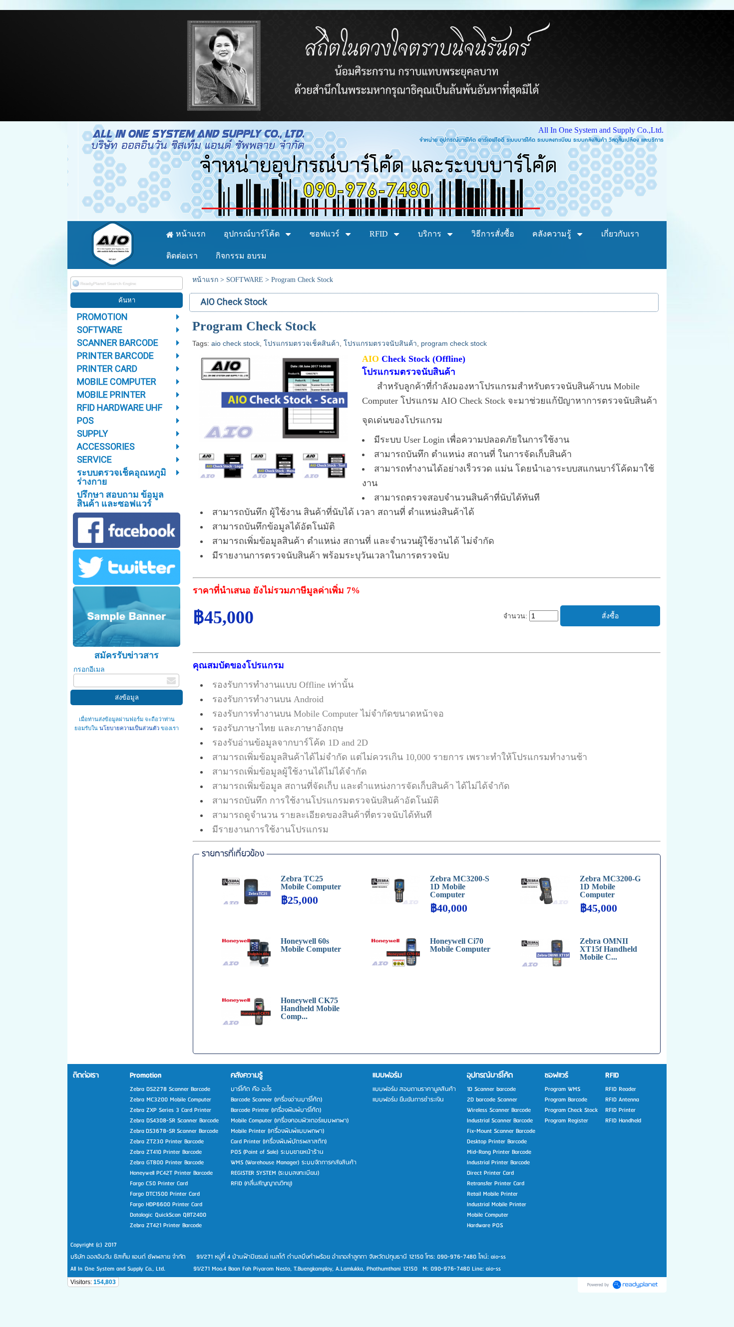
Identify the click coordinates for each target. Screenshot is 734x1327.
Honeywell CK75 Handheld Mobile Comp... (310, 1008)
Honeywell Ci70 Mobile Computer (460, 945)
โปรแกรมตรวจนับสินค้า (380, 343)
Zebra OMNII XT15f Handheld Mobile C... (608, 949)
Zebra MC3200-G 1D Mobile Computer (610, 886)
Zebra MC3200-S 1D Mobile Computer (459, 886)
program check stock (454, 343)
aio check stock (235, 343)
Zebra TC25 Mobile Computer (311, 882)
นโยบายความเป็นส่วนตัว (129, 728)
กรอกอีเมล (89, 669)
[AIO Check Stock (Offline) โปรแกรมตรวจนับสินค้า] (273, 396)
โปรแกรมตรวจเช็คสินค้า (302, 343)
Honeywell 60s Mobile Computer (311, 945)
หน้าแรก (205, 279)
